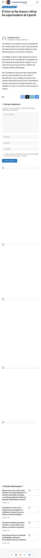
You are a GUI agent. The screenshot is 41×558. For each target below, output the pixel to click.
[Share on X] (16, 555)
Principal (12, 7)
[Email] (20, 555)
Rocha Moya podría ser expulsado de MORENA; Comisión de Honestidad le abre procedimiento (14, 537)
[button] (4, 2)
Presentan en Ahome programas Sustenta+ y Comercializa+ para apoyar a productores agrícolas (13, 525)
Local (5, 7)
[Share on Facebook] (11, 555)
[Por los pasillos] (16, 2)
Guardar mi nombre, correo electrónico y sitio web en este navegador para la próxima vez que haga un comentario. (22, 155)
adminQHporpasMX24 (13, 37)
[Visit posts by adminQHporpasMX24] (4, 38)
